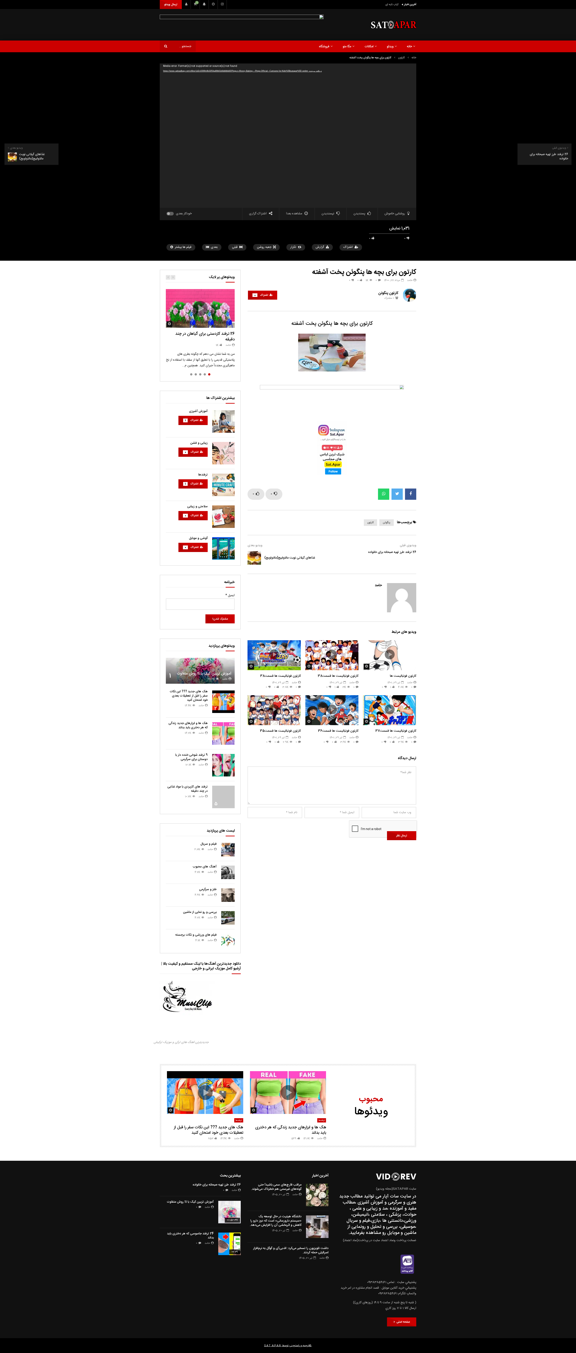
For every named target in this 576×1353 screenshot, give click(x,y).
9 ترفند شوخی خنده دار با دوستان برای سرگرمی (191, 757)
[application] (288, 135)
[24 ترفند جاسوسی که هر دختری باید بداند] (229, 1244)
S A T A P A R (272, 1345)
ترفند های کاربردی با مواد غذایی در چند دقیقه (187, 789)
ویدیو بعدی (255, 545)
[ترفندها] (223, 485)
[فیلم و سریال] (228, 849)
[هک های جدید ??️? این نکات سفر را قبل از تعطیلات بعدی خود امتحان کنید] (223, 701)
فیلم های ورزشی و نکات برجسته (196, 935)
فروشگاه (324, 46)
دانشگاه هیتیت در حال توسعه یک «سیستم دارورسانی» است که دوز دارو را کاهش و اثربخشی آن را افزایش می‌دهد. (276, 1221)
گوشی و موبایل (198, 538)
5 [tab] (191, 374)
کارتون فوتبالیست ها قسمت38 (338, 676)
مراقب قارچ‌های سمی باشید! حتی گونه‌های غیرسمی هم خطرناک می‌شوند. (276, 1187)
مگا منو (347, 46)
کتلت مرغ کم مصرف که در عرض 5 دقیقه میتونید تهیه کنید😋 (365, 4)
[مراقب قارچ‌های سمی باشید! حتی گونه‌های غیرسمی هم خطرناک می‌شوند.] (317, 1195)
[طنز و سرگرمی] (228, 895)
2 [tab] (205, 374)
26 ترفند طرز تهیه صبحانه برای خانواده (392, 552)
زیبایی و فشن (199, 443)
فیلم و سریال (208, 844)
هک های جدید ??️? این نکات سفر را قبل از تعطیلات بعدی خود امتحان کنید (189, 696)
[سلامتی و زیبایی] (223, 516)
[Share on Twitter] (397, 494)
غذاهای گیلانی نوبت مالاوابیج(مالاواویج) (289, 558)
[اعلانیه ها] (204, 4)
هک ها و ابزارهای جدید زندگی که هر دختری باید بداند (188, 725)
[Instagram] (222, 4)
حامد (409, 280)
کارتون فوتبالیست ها (403, 676)
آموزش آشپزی (198, 411)
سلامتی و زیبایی (197, 506)
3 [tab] (200, 374)
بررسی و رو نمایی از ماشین (200, 912)
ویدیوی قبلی (408, 545)
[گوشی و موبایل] (223, 548)
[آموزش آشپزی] (223, 421)
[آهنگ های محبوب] (228, 872)
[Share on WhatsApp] (383, 494)
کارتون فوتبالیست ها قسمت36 (338, 731)
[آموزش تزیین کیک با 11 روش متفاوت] (200, 671)
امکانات (369, 46)
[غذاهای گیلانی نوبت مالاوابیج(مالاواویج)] (254, 558)
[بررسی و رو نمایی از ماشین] (228, 918)
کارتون (401, 57)
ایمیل (230, 595)
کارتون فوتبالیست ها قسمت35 (280, 731)
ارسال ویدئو (170, 4)
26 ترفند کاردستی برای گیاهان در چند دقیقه (205, 336)
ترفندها (203, 474)
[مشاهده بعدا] (213, 4)
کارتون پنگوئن (388, 293)
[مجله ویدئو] (393, 24)
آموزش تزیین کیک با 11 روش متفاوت (204, 674)
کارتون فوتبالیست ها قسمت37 (395, 731)
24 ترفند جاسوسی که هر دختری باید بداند (190, 1236)
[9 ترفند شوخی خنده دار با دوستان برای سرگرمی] (223, 765)
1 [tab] (209, 374)
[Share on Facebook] (410, 494)
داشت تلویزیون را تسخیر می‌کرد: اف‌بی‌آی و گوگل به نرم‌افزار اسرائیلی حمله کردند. (290, 1250)
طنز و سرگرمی (208, 889)
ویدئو (390, 46)
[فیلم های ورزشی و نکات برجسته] (228, 940)
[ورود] (186, 4)
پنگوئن (386, 522)
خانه (409, 46)
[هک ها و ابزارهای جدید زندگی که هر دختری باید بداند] (223, 733)
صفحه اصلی (402, 1322)
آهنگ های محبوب (205, 866)
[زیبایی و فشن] (223, 453)
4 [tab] (196, 374)
